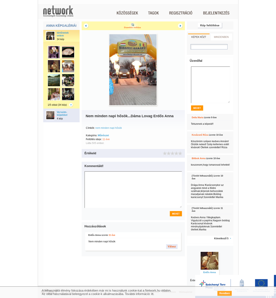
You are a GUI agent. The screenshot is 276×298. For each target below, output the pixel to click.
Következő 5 (221, 238)
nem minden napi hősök (108, 128)
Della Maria (197, 117)
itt (152, 294)
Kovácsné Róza (200, 135)
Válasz (172, 246)
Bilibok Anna (198, 158)
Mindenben (221, 36)
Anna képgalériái (61, 25)
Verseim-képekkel (62, 113)
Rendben (224, 293)
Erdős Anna (94, 235)
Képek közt (198, 36)
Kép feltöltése (209, 25)
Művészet (103, 135)
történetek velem (63, 34)
